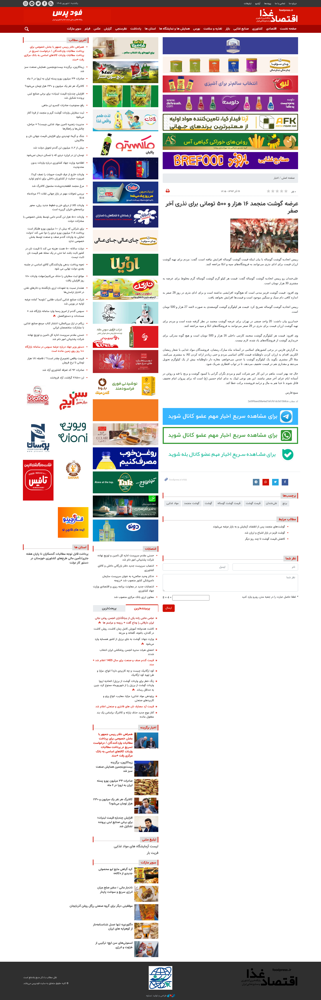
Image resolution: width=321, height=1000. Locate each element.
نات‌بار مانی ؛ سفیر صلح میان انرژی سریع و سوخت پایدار (115, 890)
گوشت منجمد (191, 503)
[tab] (142, 608)
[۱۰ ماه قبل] (146, 912)
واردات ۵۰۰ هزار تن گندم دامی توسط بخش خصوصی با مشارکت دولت (53, 219)
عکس (97, 28)
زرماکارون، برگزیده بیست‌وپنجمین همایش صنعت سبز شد (114, 767)
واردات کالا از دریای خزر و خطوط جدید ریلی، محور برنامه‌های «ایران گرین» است (56, 207)
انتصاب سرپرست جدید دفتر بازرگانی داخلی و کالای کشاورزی (126, 568)
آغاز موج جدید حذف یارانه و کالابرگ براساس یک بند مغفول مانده (125, 715)
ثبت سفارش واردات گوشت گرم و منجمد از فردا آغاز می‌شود (55, 115)
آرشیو (257, 3)
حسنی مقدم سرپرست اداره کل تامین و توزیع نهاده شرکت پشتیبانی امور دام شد (126, 557)
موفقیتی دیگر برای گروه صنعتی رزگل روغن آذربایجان (101, 906)
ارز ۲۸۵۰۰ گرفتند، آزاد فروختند (67, 378)
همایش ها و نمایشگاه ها (174, 28)
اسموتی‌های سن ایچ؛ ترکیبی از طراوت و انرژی (114, 945)
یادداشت (135, 28)
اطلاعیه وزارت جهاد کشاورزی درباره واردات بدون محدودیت (57, 165)
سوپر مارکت (74, 28)
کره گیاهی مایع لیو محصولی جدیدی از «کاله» (115, 871)
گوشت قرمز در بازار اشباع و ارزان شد (265, 533)
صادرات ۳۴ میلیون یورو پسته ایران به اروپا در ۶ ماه (115, 783)
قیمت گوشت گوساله (228, 503)
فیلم (87, 28)
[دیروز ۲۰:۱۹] (146, 740)
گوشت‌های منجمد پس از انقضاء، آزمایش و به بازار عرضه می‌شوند (249, 527)
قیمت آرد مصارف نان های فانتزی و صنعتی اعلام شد (124, 706)
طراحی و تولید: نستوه (156, 996)
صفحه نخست (288, 28)
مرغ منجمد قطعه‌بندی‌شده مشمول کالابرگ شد (58, 186)
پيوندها (267, 3)
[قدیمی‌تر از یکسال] (146, 931)
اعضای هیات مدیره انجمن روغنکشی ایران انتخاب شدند (127, 652)
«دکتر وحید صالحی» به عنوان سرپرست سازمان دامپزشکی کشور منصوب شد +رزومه (128, 578)
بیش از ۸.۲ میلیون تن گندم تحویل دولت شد (58, 148)
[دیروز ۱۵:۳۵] (146, 806)
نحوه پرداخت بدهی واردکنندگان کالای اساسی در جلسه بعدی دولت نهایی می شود (54, 267)
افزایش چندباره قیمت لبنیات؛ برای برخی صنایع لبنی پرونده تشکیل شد (115, 822)
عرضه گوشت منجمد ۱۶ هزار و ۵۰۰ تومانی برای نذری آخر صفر (232, 207)
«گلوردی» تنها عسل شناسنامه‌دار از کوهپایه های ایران (113, 927)
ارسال (169, 608)
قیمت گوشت (253, 503)
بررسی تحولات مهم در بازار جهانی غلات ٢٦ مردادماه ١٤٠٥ (55, 196)
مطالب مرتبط (287, 519)
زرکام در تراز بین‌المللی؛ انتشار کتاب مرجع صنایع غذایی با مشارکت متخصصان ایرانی (54, 325)
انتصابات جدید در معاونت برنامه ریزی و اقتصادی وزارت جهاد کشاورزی (123, 589)
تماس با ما (280, 3)
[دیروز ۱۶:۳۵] (146, 769)
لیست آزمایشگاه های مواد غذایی (136, 846)
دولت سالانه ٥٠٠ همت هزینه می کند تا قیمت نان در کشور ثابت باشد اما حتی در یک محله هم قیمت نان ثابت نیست (54, 253)
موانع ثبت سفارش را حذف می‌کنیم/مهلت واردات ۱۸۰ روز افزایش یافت (54, 278)
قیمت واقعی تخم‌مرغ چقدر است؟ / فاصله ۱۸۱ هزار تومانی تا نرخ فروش (55, 360)
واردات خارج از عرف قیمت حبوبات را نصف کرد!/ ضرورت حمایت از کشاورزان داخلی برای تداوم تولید (56, 176)
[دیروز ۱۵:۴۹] (146, 787)
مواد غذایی (172, 503)
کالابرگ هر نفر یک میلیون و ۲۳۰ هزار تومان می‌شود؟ (113, 801)
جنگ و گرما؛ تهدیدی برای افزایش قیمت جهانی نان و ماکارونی (55, 138)
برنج (285, 503)
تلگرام (32, 3)
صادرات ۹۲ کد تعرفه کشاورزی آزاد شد (63, 370)
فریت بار (152, 853)
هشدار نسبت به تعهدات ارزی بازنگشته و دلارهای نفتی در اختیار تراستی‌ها (54, 290)
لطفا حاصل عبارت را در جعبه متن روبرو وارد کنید (270, 597)
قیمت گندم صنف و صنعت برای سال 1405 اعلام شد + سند (123, 662)
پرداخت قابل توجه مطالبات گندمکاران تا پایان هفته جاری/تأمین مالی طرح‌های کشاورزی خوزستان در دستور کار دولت (57, 558)
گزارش (108, 28)
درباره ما (293, 3)
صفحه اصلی (288, 178)
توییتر (38, 3)
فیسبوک (44, 3)
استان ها (150, 28)
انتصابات (150, 549)
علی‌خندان (271, 503)
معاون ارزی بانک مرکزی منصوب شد (134, 597)
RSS (51, 3)
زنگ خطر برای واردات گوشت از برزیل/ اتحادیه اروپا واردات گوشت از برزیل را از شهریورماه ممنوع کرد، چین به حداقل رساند (124, 685)
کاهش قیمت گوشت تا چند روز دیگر (265, 539)
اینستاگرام (25, 3)
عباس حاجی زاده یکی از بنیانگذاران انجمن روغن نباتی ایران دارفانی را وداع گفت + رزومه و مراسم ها (124, 620)
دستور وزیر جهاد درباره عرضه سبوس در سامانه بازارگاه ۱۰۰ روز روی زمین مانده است (54, 349)
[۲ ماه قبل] (146, 875)
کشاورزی (257, 28)
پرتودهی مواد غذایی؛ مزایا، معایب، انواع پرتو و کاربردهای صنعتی (128, 698)
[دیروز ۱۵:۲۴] (146, 824)
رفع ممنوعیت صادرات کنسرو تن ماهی (63, 105)
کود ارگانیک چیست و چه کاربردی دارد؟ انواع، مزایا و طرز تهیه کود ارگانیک (125, 673)
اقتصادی (271, 28)
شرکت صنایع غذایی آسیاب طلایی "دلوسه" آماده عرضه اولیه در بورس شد (54, 302)
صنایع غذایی (241, 28)
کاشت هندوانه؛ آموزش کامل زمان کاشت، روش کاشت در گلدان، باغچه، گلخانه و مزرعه (124, 631)
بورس (196, 28)
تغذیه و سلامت (213, 28)
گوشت (208, 503)
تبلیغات (248, 3)
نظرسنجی (121, 28)
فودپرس (274, 16)
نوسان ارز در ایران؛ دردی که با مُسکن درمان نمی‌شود (55, 155)
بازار (228, 28)
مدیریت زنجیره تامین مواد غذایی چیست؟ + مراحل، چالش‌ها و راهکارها (55, 126)
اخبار (276, 178)
